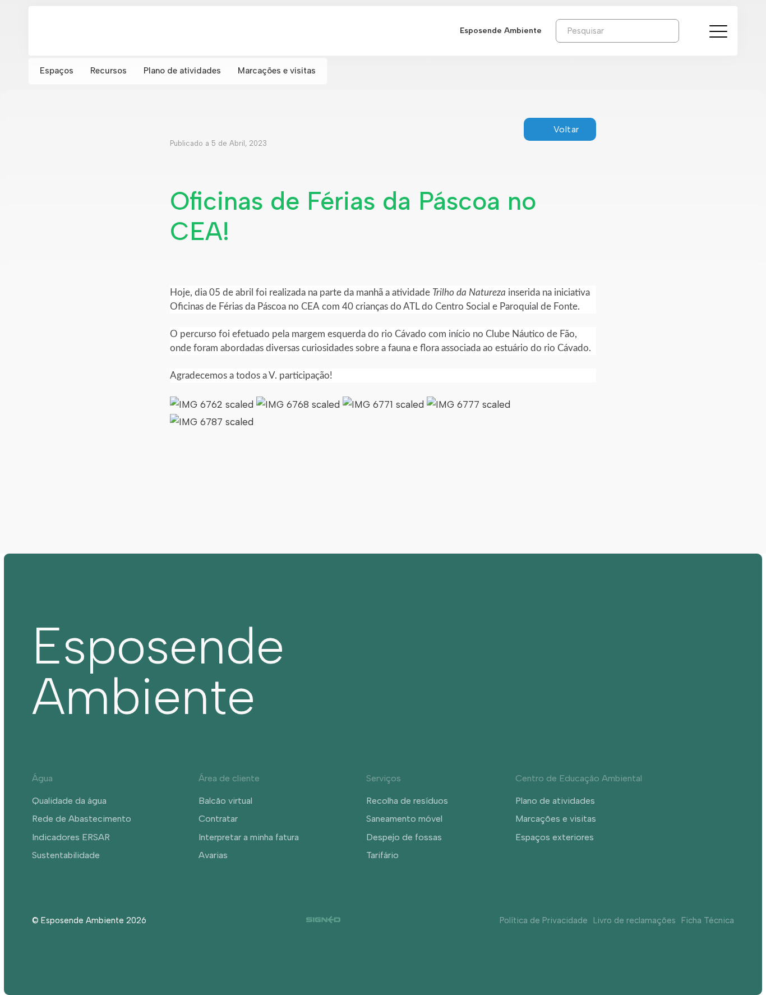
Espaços (56, 71)
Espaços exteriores (554, 837)
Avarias (213, 855)
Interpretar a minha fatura (249, 837)
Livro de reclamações (634, 920)
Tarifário (382, 855)
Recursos (108, 71)
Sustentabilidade (66, 855)
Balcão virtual (225, 800)
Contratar (218, 818)
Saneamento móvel (404, 818)
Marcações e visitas (277, 71)
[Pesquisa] (687, 30)
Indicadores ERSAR (71, 837)
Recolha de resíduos (407, 800)
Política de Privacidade (544, 920)
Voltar (566, 129)
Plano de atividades (182, 71)
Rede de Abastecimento (81, 818)
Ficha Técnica (707, 920)
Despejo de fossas (404, 837)
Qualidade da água (69, 800)
